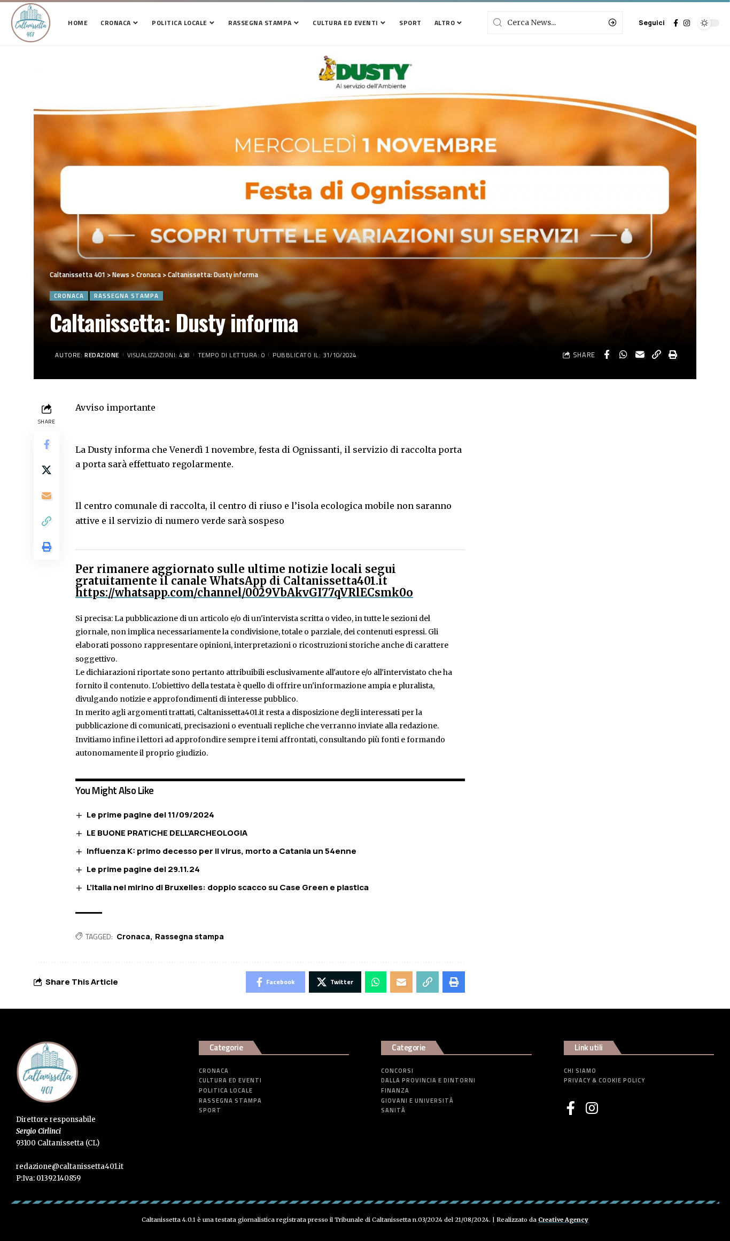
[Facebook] (676, 23)
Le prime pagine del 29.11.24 (143, 869)
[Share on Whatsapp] (623, 354)
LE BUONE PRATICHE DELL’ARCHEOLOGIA (167, 832)
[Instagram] (687, 23)
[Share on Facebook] (606, 354)
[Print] (672, 354)
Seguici (652, 22)
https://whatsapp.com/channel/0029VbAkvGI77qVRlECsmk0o (244, 592)
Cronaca (69, 295)
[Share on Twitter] (46, 470)
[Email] (639, 354)
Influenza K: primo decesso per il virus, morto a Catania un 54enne (221, 851)
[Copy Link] (656, 354)
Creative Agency (563, 1219)
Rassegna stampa (126, 295)
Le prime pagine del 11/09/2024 (150, 814)
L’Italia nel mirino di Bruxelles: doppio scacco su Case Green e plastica (228, 887)
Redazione (101, 354)
